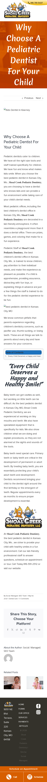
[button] (6, 683)
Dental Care (13, 599)
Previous (28, 98)
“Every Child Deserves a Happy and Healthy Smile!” (25, 356)
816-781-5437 (37, 3)
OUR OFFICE (24, 713)
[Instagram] (38, 712)
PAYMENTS (23, 721)
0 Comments (24, 599)
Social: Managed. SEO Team (16, 596)
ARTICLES (23, 726)
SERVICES (23, 717)
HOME (21, 704)
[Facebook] (38, 706)
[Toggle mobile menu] (42, 12)
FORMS (22, 709)
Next (38, 98)
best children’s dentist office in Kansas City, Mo (21, 257)
